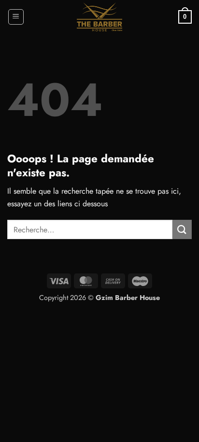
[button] (16, 17)
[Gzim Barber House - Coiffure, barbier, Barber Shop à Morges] (99, 17)
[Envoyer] (182, 229)
